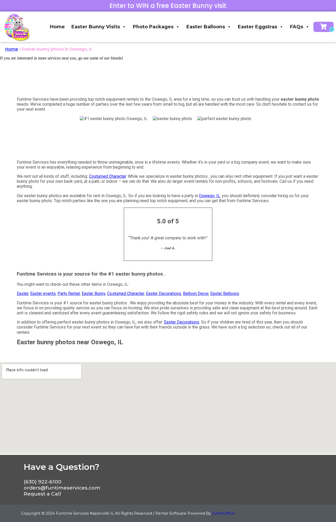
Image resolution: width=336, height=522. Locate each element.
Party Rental (68, 293)
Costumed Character (107, 176)
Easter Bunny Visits (95, 27)
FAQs (296, 27)
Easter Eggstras (257, 27)
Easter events (43, 293)
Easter (22, 293)
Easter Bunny (93, 293)
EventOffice (223, 513)
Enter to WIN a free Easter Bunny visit (168, 5)
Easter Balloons (205, 27)
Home (57, 27)
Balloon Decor (195, 293)
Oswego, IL (209, 195)
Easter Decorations (163, 293)
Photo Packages (153, 27)
